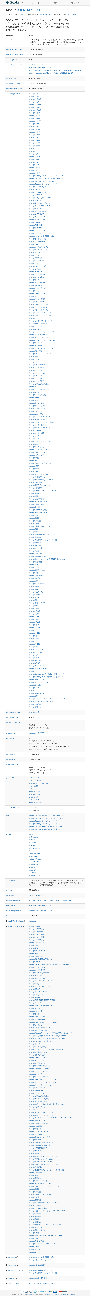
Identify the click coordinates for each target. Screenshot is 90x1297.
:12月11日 (35, 102)
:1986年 (34, 126)
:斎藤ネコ (35, 1178)
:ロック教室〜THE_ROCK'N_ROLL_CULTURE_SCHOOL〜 (52, 1118)
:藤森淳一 (35, 1216)
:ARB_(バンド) (36, 660)
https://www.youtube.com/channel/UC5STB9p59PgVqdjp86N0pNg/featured (55, 70)
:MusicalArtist (34, 848)
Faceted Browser (62, 3)
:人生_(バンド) (36, 460)
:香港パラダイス (37, 603)
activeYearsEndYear (14, 49)
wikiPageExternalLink (14, 65)
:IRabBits (34, 962)
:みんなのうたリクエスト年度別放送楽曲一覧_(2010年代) (51, 1033)
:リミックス (35, 438)
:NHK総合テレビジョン (39, 203)
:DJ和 (33, 948)
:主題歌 (34, 458)
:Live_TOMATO (37, 970)
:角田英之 (35, 1222)
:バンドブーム (36, 1093)
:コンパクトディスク (39, 310)
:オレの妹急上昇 (37, 285)
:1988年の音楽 (36, 931)
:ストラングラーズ (38, 334)
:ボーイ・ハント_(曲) (39, 1098)
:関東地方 (35, 586)
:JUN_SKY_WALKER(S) (40, 197)
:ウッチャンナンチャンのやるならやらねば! (46, 1049)
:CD (33, 690)
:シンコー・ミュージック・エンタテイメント (47, 699)
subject (9, 815)
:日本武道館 (35, 507)
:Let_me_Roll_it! (37, 967)
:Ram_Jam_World (38, 992)
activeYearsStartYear (14, 54)
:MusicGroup (35, 853)
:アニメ (34, 255)
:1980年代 (35, 121)
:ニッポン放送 (36, 367)
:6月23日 (34, 633)
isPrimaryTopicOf (13, 911)
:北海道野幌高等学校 (39, 1148)
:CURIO (34, 1249)
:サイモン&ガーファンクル (41, 321)
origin (10, 759)
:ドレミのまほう (37, 364)
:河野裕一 (35, 1205)
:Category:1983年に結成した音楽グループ (46, 674)
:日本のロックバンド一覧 (40, 1183)
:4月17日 (34, 619)
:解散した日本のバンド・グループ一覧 (45, 1224)
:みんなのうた (36, 252)
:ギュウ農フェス (37, 1063)
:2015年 (34, 671)
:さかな (34, 1014)
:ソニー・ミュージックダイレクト (43, 1082)
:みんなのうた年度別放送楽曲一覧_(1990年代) (47, 1035)
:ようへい (35, 1044)
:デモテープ (35, 359)
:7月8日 (34, 646)
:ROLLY (34, 989)
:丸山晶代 (35, 1129)
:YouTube (35, 233)
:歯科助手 (35, 545)
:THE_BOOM (36, 225)
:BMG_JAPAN (36, 666)
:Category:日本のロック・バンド (43, 184)
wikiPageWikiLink (13, 93)
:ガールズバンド (37, 293)
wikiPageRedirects (15, 921)
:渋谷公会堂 (35, 548)
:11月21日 (35, 96)
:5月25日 (34, 627)
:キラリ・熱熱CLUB (38, 1060)
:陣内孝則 (35, 594)
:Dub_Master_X (37, 951)
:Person (32, 842)
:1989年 (34, 135)
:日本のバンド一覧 (38, 1181)
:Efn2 (34, 778)
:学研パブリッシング (39, 679)
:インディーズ (36, 271)
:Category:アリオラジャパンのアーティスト (47, 176)
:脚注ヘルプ (36, 802)
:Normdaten (36, 789)
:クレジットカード (38, 302)
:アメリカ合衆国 (37, 260)
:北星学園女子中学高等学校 (41, 1142)
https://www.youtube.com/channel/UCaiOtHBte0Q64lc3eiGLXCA (51, 73)
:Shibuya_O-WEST (38, 219)
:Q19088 (34, 862)
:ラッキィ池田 (36, 433)
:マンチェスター (37, 408)
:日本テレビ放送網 (38, 501)
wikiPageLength (13, 83)
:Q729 (33, 870)
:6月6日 (34, 636)
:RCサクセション (37, 211)
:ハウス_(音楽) (36, 370)
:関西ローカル (36, 592)
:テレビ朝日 (35, 351)
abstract (10, 40)
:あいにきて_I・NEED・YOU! (42, 236)
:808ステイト (36, 649)
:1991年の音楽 (36, 940)
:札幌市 (34, 523)
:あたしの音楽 (36, 1008)
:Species (33, 851)
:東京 (33, 529)
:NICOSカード (36, 696)
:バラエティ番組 (37, 373)
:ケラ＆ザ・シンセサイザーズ (42, 701)
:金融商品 (35, 578)
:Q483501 (34, 875)
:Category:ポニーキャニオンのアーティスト (47, 178)
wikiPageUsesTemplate (16, 778)
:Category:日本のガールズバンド (43, 181)
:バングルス (35, 378)
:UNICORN (35, 228)
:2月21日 (34, 611)
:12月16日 (35, 107)
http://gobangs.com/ (36, 65)
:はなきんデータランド (39, 247)
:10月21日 (35, 93)
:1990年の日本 (36, 934)
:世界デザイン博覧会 (39, 1123)
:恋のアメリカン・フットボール (42, 490)
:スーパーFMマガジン (39, 337)
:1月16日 (34, 154)
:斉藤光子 (35, 1175)
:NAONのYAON (37, 978)
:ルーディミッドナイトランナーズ (43, 1112)
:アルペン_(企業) (37, 266)
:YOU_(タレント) (37, 230)
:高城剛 (34, 605)
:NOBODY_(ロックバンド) (40, 981)
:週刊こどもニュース (39, 1227)
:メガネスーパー (37, 419)
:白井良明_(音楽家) (38, 556)
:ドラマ (34, 362)
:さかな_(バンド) (37, 239)
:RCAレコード (36, 208)
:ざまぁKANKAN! (37, 241)
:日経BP (34, 515)
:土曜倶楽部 (35, 1150)
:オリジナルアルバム (39, 682)
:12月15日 (35, 104)
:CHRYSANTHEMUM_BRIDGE (42, 1244)
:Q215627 (34, 864)
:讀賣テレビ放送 (37, 570)
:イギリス (35, 269)
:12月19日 (35, 110)
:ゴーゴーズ (35, 318)
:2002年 (34, 162)
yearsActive (12, 807)
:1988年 (34, 132)
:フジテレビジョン (38, 392)
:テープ (34, 356)
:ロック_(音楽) (36, 447)
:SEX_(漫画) (36, 994)
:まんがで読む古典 (38, 249)
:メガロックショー (38, 1107)
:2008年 (34, 167)
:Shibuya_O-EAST (38, 217)
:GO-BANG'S (35, 895)
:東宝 (33, 531)
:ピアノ (34, 386)
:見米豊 (34, 1219)
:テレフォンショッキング (40, 354)
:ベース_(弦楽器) (37, 395)
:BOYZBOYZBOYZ (38, 668)
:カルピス (35, 291)
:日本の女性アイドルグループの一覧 (44, 1186)
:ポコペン (35, 400)
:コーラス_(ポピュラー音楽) (41, 315)
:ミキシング (35, 411)
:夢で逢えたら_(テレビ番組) (41, 1159)
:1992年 (34, 145)
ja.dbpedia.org (73, 14)
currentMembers (14, 722)
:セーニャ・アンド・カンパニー (42, 340)
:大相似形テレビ (37, 477)
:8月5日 (34, 655)
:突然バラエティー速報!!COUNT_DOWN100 (47, 559)
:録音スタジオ (36, 584)
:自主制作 (35, 567)
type (8, 834)
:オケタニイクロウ (38, 1052)
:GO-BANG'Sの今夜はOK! (40, 192)
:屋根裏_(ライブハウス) (39, 485)
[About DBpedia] (12, 2)
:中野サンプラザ (37, 455)
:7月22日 (34, 641)
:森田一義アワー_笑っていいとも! (43, 534)
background (11, 59)
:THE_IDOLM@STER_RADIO (42, 1000)
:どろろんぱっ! (36, 244)
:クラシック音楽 (37, 299)
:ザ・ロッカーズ (37, 326)
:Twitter (34, 800)
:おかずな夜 (35, 1011)
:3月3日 (34, 616)
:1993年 (34, 148)
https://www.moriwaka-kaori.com (40, 67)
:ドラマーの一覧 (37, 1088)
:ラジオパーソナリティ (39, 427)
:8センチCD (35, 652)
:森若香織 (35, 537)
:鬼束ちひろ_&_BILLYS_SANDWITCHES (45, 1235)
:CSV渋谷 (35, 1246)
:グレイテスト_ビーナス (40, 304)
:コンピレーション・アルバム (42, 312)
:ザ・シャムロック (38, 1071)
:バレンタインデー (38, 375)
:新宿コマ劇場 (36, 499)
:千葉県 (34, 469)
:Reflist (34, 794)
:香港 (33, 600)
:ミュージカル (36, 414)
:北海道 (34, 466)
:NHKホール (35, 200)
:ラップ (34, 436)
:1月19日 (34, 156)
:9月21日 (34, 657)
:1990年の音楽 (36, 937)
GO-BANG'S (29, 10)
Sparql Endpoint (79, 3)
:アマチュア (35, 258)
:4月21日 (34, 622)
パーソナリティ (15, 1270)
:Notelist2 (35, 791)
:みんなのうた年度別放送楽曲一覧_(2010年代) (47, 1038)
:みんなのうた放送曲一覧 (40, 1041)
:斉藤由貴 (35, 493)
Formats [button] (43, 3)
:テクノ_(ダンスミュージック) (42, 348)
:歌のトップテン (37, 542)
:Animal (32, 845)
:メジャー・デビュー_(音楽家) (42, 422)
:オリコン (35, 280)
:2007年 (34, 165)
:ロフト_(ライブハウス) (39, 449)
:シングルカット (37, 274)
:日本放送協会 (36, 504)
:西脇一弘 (35, 707)
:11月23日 (35, 99)
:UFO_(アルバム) (37, 1003)
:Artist (32, 840)
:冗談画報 (35, 1140)
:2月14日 (34, 608)
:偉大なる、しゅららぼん (40, 1137)
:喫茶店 (34, 471)
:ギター (34, 296)
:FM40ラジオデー (37, 956)
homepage (11, 905)
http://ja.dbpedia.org (46, 14)
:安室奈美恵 (35, 482)
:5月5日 (34, 630)
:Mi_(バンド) (36, 975)
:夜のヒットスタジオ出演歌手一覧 (43, 1156)
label (10, 738)
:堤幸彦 (34, 1153)
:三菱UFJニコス (37, 452)
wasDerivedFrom (13, 900)
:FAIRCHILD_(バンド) (39, 187)
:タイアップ (35, 343)
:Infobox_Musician (38, 783)
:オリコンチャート (38, 282)
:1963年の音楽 (36, 929)
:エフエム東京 (36, 277)
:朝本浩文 (35, 521)
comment (10, 880)
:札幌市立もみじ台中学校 (40, 526)
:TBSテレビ (35, 222)
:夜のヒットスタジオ (39, 474)
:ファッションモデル (39, 389)
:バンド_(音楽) (36, 381)
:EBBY (34, 953)
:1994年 (34, 151)
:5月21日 (34, 625)
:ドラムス (35, 688)
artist (12, 1257)
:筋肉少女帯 (35, 562)
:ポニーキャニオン (38, 406)
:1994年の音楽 (36, 942)
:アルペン (35, 263)
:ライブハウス (36, 425)
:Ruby (34, 797)
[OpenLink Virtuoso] (26, 1292)
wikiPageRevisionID (14, 88)
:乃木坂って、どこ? (38, 1131)
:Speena (34, 997)
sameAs (10, 895)
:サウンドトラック (38, 323)
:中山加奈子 (35, 1126)
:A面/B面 (34, 663)
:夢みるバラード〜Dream (40, 1161)
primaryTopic (13, 1283)
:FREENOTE (36, 189)
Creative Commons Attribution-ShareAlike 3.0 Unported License (63, 1294)
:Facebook (35, 780)
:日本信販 (35, 685)
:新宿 (33, 496)
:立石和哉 (35, 704)
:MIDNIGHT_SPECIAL (39, 973)
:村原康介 (35, 1197)
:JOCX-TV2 (35, 195)
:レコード (35, 444)
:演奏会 (34, 551)
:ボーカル (35, 397)
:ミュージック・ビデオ (39, 417)
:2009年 (34, 170)
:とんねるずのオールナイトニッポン (44, 1022)
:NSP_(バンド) (36, 983)
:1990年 (34, 137)
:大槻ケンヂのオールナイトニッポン (44, 1164)
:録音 (33, 581)
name (10, 754)
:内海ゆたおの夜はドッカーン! (42, 463)
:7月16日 (34, 638)
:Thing (32, 834)
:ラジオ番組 (35, 430)
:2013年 (34, 173)
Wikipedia (29, 1294)
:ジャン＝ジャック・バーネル (42, 332)
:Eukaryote (33, 837)
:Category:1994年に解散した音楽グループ (46, 677)
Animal (21, 14)
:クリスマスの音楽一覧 (39, 1066)
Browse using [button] (28, 3)
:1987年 (34, 129)
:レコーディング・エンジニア (42, 441)
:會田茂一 (35, 518)
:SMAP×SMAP (36, 214)
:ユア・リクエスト (38, 1109)
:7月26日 (34, 644)
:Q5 (32, 867)
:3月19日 (34, 614)
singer (12, 1265)
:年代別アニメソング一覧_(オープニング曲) (46, 1170)
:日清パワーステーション (40, 512)
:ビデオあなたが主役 (39, 384)
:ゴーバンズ (35, 921)
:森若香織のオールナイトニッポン (43, 540)
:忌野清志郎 (35, 488)
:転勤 (33, 573)
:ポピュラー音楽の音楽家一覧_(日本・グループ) (48, 1104)
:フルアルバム (36, 693)
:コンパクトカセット (39, 307)
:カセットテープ (37, 288)
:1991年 (34, 143)
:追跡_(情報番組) (37, 575)
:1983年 (34, 124)
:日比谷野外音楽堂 (38, 510)
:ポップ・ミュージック (39, 403)
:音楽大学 (35, 597)
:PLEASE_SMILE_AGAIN (40, 206)
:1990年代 (35, 140)
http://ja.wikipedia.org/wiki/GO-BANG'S (42, 911)
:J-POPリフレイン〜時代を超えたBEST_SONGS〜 (49, 964)
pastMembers (13, 764)
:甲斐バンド (35, 553)
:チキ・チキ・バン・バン (40, 345)
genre (10, 733)
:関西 (33, 589)
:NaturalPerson (35, 859)
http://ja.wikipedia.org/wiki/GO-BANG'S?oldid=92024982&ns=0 (50, 900)
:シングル (35, 329)
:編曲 (33, 564)
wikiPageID (11, 78)
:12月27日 (35, 113)
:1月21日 (34, 159)
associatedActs (13, 712)
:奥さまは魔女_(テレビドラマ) (42, 479)
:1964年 (34, 118)
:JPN (33, 786)
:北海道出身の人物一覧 (39, 1145)
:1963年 (34, 115)
